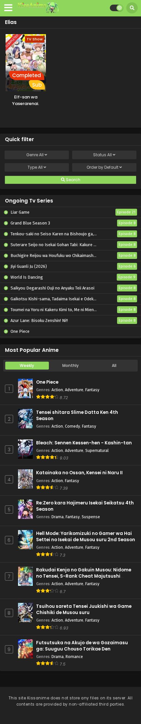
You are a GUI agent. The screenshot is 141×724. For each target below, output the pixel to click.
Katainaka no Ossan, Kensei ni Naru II (79, 473)
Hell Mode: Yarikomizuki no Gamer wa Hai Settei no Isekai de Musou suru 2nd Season (85, 536)
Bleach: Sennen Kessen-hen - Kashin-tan (84, 443)
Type (35, 167)
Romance (74, 656)
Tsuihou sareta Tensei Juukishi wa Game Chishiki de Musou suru (83, 609)
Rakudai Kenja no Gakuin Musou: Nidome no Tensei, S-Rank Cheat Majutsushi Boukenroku (83, 576)
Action (57, 389)
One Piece (47, 382)
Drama (57, 516)
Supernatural (97, 450)
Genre (35, 155)
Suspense (91, 516)
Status (102, 155)
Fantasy (92, 389)
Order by (102, 167)
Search (72, 179)
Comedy (72, 426)
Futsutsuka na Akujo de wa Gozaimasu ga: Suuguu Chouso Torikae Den (82, 646)
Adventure (74, 389)
